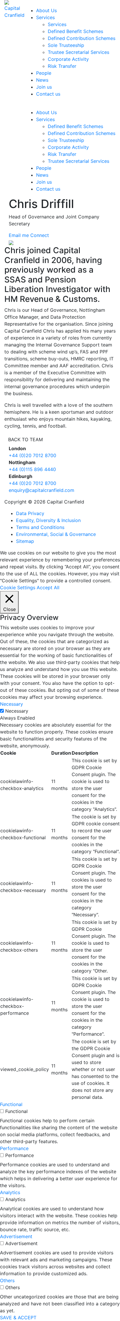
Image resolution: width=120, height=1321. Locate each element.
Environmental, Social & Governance (56, 534)
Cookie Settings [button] (17, 587)
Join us (44, 87)
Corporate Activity (68, 59)
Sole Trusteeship (66, 45)
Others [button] (7, 1280)
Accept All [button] (48, 587)
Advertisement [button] (16, 1236)
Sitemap (25, 541)
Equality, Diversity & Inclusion (48, 520)
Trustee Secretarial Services (78, 52)
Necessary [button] (11, 704)
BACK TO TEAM (25, 439)
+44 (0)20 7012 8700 (32, 455)
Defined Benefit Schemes (75, 31)
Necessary (16, 711)
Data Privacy (30, 513)
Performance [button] (14, 1148)
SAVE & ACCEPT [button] (18, 1317)
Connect (39, 235)
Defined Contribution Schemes (81, 38)
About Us (46, 10)
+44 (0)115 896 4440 (32, 469)
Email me (19, 235)
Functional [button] (11, 1104)
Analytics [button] (10, 1192)
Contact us (48, 94)
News (42, 80)
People (43, 73)
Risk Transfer (62, 66)
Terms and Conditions (40, 527)
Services (45, 17)
